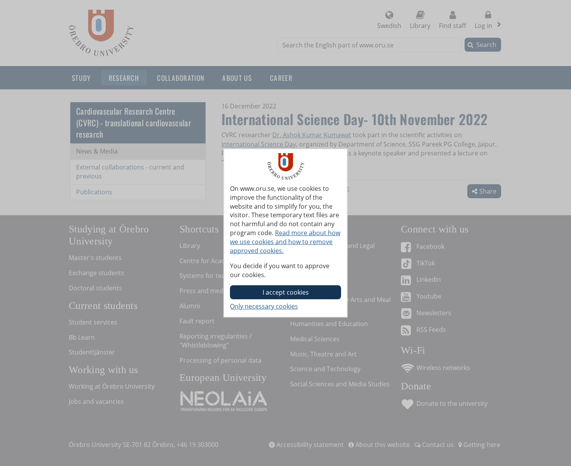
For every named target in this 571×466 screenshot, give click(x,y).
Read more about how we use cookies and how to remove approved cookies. (285, 242)
